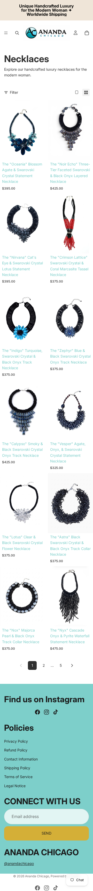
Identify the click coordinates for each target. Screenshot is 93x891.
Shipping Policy (17, 768)
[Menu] (6, 33)
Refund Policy (15, 750)
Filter (14, 92)
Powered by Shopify (65, 876)
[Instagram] (46, 712)
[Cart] (86, 33)
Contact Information (21, 759)
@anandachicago (19, 863)
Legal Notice (15, 785)
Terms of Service (18, 776)
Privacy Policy (16, 741)
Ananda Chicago (37, 876)
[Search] (17, 33)
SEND (46, 833)
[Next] (72, 665)
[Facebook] (37, 712)
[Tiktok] (55, 712)
